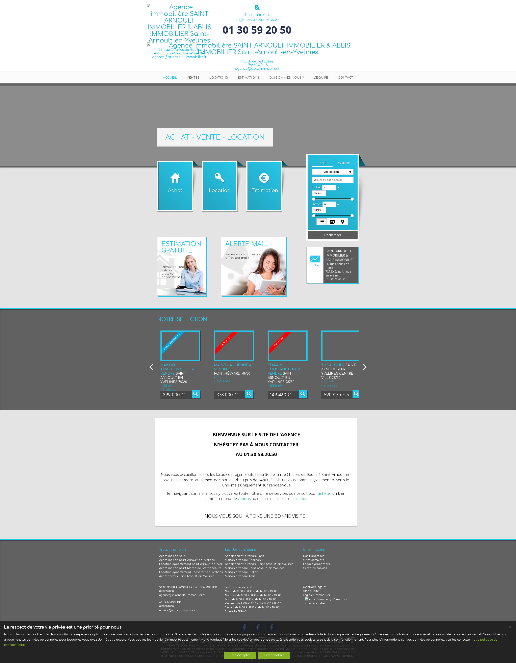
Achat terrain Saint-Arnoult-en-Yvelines (186, 576)
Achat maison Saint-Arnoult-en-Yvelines (187, 560)
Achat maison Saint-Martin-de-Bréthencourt (190, 568)
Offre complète (314, 560)
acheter (324, 493)
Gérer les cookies (315, 568)
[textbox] (333, 180)
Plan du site (311, 591)
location (300, 498)
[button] (322, 163)
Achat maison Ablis (172, 556)
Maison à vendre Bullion (241, 572)
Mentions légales (315, 587)
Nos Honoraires (313, 556)
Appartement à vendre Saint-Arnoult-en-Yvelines (259, 564)
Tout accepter (240, 655)
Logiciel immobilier (316, 595)
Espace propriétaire (317, 564)
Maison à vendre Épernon (243, 560)
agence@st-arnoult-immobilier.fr (182, 595)
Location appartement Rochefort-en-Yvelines (191, 572)
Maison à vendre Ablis (240, 576)
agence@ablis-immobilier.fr (258, 69)
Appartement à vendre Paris (244, 556)
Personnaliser (274, 655)
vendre (244, 498)
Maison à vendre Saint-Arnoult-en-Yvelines (254, 568)
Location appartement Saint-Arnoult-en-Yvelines (192, 564)
